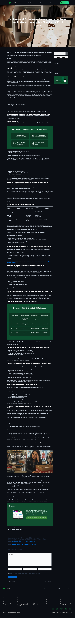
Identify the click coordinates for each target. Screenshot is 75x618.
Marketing (57, 71)
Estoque (57, 63)
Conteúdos (41, 2)
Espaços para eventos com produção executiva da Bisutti (24, 544)
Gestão (56, 68)
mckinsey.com (37, 152)
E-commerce (57, 60)
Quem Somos (30, 2)
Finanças (57, 65)
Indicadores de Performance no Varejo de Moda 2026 (23, 541)
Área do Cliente (48, 2)
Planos (36, 2)
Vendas (56, 73)
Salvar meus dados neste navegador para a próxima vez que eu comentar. (24, 573)
